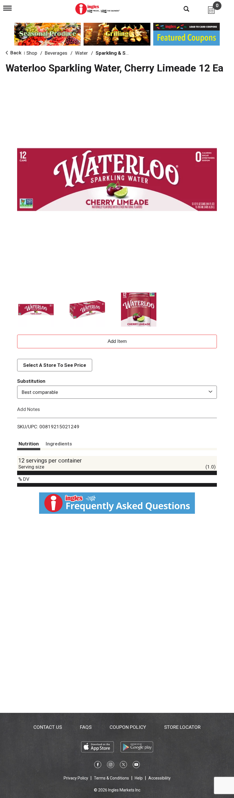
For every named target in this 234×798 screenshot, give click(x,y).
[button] (36, 309)
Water (81, 53)
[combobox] (117, 392)
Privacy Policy (76, 778)
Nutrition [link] (29, 444)
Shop (31, 53)
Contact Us (47, 727)
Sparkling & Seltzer (117, 53)
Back (15, 53)
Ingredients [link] (59, 444)
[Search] (182, 8)
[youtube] (136, 765)
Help (139, 778)
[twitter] (123, 765)
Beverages (56, 53)
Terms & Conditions (111, 778)
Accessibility (159, 778)
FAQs (86, 727)
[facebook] (97, 765)
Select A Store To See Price (54, 365)
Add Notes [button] (28, 409)
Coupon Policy (128, 727)
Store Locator (182, 727)
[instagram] (110, 765)
